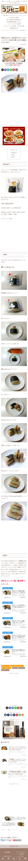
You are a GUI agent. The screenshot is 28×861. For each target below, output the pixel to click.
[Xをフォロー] (8, 715)
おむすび (15, 667)
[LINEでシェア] (11, 70)
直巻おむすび (22, 667)
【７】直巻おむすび (7, 667)
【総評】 (13, 157)
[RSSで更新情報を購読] (22, 715)
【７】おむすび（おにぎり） (17, 665)
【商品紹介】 (14, 152)
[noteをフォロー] (14, 715)
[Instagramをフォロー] (11, 715)
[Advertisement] (14, 108)
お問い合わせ (7, 856)
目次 (12, 149)
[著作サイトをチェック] (5, 715)
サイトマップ (21, 856)
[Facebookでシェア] (5, 70)
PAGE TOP (14, 846)
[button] (16, 70)
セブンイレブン (6, 665)
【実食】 (13, 154)
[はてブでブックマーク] (8, 70)
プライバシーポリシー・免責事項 (20, 853)
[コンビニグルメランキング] (17, 840)
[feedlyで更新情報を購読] (19, 715)
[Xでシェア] (2, 70)
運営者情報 (7, 852)
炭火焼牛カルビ (6, 670)
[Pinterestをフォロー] (17, 715)
